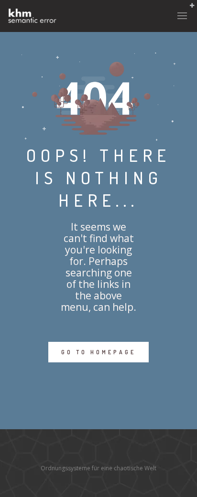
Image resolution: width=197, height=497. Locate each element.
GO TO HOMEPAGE (98, 352)
